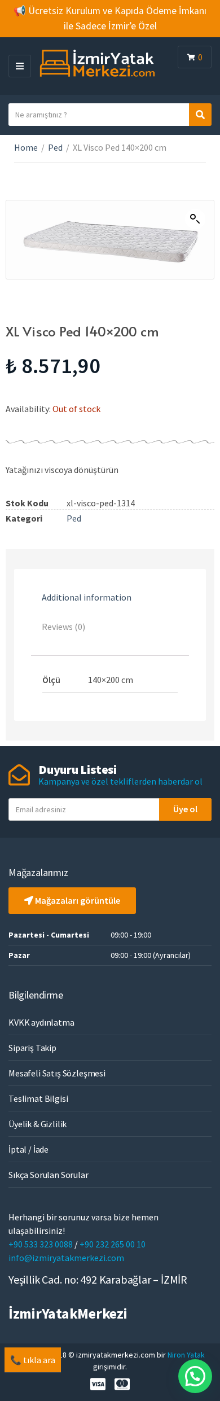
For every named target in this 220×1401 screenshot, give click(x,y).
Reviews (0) (63, 626)
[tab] (110, 598)
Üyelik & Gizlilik (37, 1123)
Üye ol (185, 809)
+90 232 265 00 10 (113, 1244)
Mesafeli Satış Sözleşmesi (56, 1073)
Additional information (86, 597)
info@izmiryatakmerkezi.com (66, 1257)
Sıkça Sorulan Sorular (48, 1174)
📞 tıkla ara (32, 1359)
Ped (55, 147)
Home (26, 147)
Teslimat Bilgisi (38, 1098)
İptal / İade (28, 1149)
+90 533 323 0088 (41, 1244)
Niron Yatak (186, 1355)
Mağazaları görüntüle (76, 900)
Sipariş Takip (32, 1047)
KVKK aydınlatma (41, 1022)
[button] (195, 1376)
